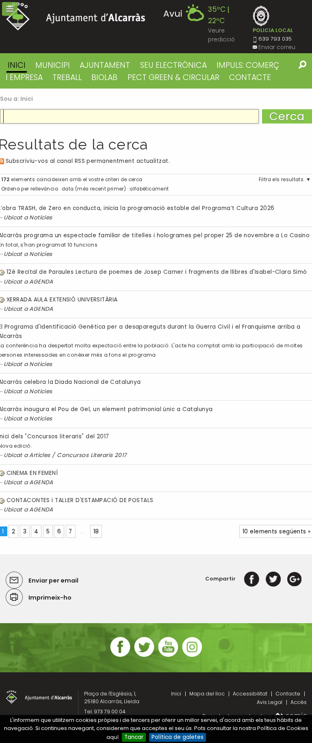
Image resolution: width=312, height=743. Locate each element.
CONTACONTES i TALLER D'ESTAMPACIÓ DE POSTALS (80, 500)
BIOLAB (104, 77)
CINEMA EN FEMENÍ (32, 473)
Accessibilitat (250, 693)
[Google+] (294, 579)
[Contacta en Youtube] (168, 656)
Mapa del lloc (207, 693)
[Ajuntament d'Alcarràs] (76, 16)
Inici (17, 65)
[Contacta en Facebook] (120, 656)
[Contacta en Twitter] (144, 656)
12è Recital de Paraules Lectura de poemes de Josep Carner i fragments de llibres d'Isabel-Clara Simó (156, 272)
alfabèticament (149, 189)
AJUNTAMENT (105, 65)
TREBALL (67, 77)
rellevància (44, 189)
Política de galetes (178, 737)
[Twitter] (273, 579)
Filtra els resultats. (282, 179)
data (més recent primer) (94, 189)
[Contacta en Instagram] (192, 656)
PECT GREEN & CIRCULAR (173, 77)
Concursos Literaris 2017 (92, 455)
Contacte (287, 693)
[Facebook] (251, 579)
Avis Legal (269, 702)
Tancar (133, 737)
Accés (298, 702)
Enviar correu (276, 47)
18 (96, 531)
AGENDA (41, 282)
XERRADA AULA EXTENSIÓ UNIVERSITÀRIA (62, 299)
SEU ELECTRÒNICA (173, 65)
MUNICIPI (52, 65)
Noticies (40, 217)
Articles (39, 455)
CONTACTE (250, 77)
